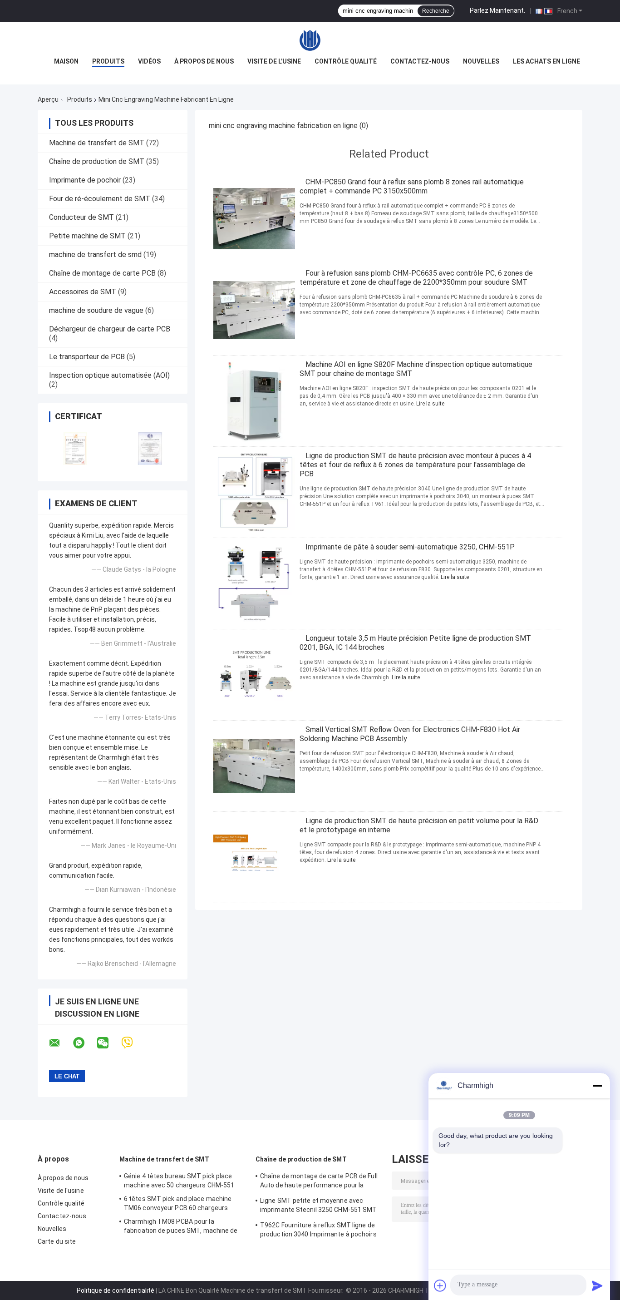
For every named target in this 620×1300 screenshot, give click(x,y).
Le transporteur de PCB (87, 356)
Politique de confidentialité (115, 1290)
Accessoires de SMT (82, 291)
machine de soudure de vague (96, 310)
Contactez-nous (419, 61)
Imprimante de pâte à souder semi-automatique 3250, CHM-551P (410, 547)
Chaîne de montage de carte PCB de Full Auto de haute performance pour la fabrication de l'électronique (319, 1181)
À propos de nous (204, 61)
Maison (66, 61)
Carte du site (57, 1241)
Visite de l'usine (274, 61)
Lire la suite (430, 403)
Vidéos (149, 61)
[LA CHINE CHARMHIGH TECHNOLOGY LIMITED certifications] (75, 448)
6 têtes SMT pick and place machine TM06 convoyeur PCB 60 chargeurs (177, 1203)
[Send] (597, 1285)
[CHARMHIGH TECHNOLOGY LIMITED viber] (132, 1043)
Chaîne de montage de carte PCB (102, 273)
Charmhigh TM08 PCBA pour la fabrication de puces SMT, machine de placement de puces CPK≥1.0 (181, 1227)
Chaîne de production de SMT (96, 161)
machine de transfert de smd (95, 254)
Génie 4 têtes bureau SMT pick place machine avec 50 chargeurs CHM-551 (179, 1180)
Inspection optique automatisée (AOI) (109, 375)
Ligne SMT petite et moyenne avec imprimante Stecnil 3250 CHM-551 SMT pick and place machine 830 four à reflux (319, 1206)
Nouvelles (481, 61)
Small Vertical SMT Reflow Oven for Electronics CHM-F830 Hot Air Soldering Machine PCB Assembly (410, 734)
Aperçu (48, 99)
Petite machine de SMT (87, 236)
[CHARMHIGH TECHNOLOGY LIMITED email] (60, 1043)
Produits (108, 61)
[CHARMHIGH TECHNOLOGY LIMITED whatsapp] (84, 1043)
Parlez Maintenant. (497, 10)
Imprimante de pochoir (85, 180)
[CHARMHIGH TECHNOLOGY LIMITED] (310, 40)
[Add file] (440, 1285)
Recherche (435, 11)
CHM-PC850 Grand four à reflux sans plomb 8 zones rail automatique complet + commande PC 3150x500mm (412, 186)
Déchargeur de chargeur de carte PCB (109, 329)
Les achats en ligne (546, 61)
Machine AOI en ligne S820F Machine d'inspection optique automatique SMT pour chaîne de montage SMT (416, 369)
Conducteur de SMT (81, 217)
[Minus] (597, 1085)
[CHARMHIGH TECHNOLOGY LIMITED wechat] (108, 1043)
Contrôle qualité (346, 61)
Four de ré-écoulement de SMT (99, 198)
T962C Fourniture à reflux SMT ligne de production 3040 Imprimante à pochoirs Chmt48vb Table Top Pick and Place (318, 1231)
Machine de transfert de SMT (96, 142)
